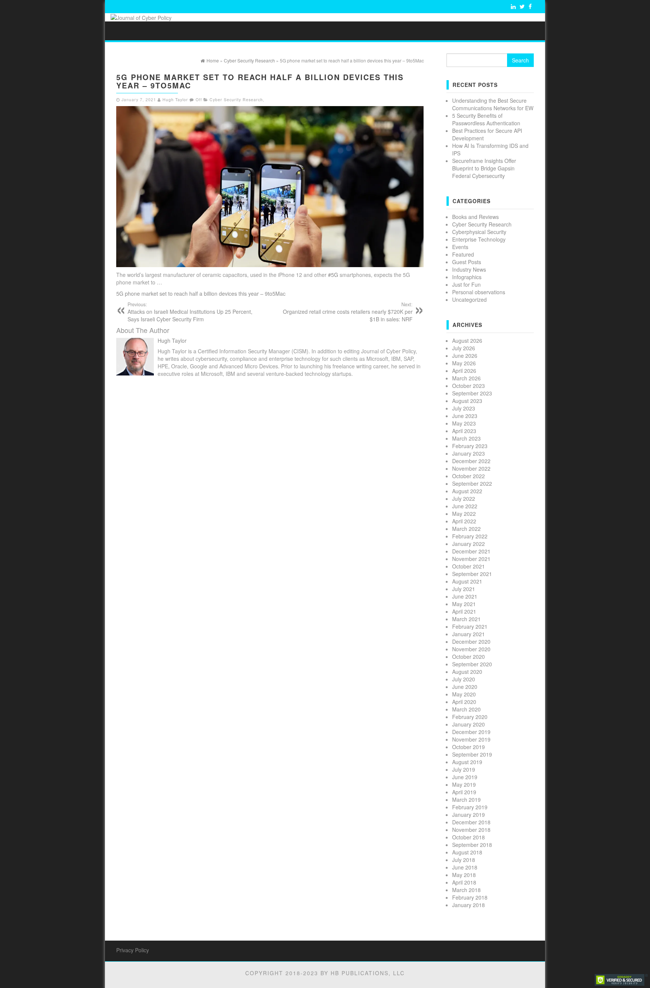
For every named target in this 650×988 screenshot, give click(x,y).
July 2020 (463, 679)
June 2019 (464, 777)
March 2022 (466, 528)
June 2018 (464, 867)
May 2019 (464, 784)
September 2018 (472, 844)
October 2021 (468, 566)
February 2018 (469, 897)
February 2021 (469, 626)
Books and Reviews (475, 216)
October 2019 (468, 747)
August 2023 (467, 400)
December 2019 (471, 732)
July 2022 (463, 498)
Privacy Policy (132, 950)
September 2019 (472, 754)
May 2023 (464, 423)
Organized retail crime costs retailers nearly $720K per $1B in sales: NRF (348, 312)
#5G (333, 274)
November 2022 (471, 468)
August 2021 (467, 581)
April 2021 (464, 611)
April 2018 (464, 882)
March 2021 (466, 619)
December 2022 (471, 461)
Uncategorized (469, 299)
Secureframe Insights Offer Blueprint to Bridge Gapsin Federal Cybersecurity (484, 168)
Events (460, 247)
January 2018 (468, 905)
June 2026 (464, 355)
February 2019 (469, 807)
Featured (463, 254)
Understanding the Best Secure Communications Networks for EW (492, 104)
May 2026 (464, 363)
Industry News (469, 269)
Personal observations (478, 292)
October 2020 (468, 656)
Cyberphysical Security (479, 232)
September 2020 (472, 664)
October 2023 (468, 385)
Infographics (466, 277)
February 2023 (469, 446)
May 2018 (464, 875)
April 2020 (464, 701)
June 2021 (464, 596)
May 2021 (464, 604)
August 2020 (467, 671)
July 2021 (463, 589)
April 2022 (464, 521)
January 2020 (468, 724)
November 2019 (471, 739)
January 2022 (468, 543)
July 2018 (463, 859)
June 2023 (464, 416)
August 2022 (467, 491)
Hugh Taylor (175, 99)
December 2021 (471, 551)
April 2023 (464, 431)
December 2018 (471, 822)
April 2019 (464, 792)
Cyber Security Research (236, 99)
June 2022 (464, 506)
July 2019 (463, 769)
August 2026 (467, 340)
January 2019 (468, 814)
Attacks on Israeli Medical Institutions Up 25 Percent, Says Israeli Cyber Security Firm (190, 312)
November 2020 (471, 649)
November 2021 (471, 558)
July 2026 (463, 348)
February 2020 (469, 716)
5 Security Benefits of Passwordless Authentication (486, 119)
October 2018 (468, 837)
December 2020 (471, 641)
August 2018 (467, 852)
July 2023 (463, 408)
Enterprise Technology (479, 239)
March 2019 (466, 799)
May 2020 (464, 694)
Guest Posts (466, 262)
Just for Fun (466, 284)
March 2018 (466, 890)
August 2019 (467, 762)
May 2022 (464, 513)
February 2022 (469, 536)
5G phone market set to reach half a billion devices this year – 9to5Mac (201, 293)
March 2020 (466, 709)
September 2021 (472, 574)
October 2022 (468, 476)
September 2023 (472, 393)
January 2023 (468, 453)
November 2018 (471, 829)
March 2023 (466, 438)
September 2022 (472, 483)
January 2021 (468, 634)
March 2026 (466, 378)
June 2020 (464, 686)
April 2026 (464, 370)
